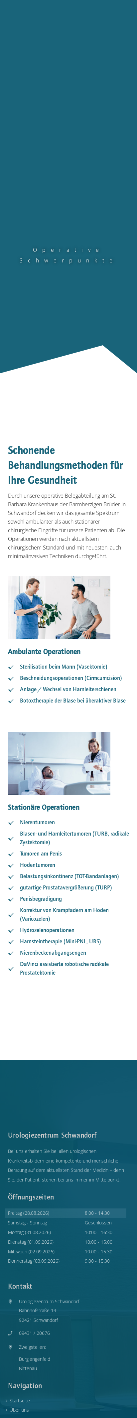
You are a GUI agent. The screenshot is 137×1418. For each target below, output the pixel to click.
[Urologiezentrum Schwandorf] (13, 1300)
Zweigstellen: (32, 1347)
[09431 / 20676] (13, 1333)
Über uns (19, 1410)
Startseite (20, 1400)
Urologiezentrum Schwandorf (49, 1301)
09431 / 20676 (34, 1333)
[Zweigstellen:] (13, 1345)
